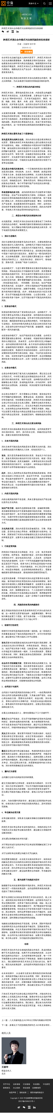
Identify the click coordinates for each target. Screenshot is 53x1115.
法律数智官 (36, 1088)
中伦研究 (46, 1084)
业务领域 (16, 1084)
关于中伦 (6, 1084)
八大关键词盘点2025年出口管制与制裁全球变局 (30, 1020)
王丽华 (5, 1067)
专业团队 (36, 1084)
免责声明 (12, 1092)
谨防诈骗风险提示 (37, 1092)
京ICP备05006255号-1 (26, 1101)
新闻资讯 (6, 1088)
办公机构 (16, 1088)
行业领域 (26, 1084)
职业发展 (26, 1088)
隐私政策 (23, 1092)
